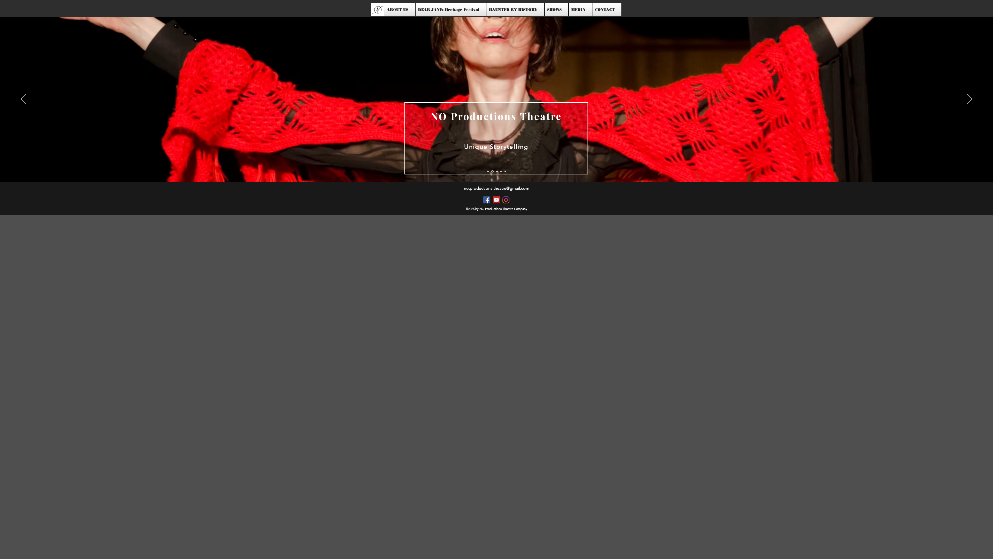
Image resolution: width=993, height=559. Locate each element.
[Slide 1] (488, 171)
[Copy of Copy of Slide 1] (497, 171)
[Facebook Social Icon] (486, 199)
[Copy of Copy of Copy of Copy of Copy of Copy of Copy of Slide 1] (505, 171)
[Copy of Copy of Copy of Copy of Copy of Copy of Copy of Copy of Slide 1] (501, 171)
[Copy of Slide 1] (492, 171)
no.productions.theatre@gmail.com (496, 188)
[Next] (969, 99)
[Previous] (23, 99)
